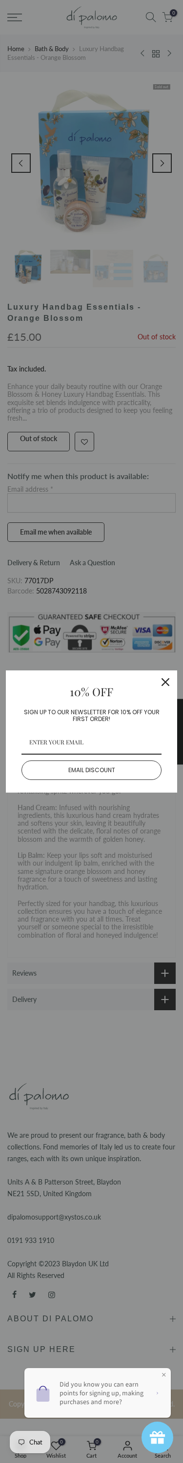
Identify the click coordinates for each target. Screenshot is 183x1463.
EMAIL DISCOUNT (91, 770)
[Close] (165, 682)
